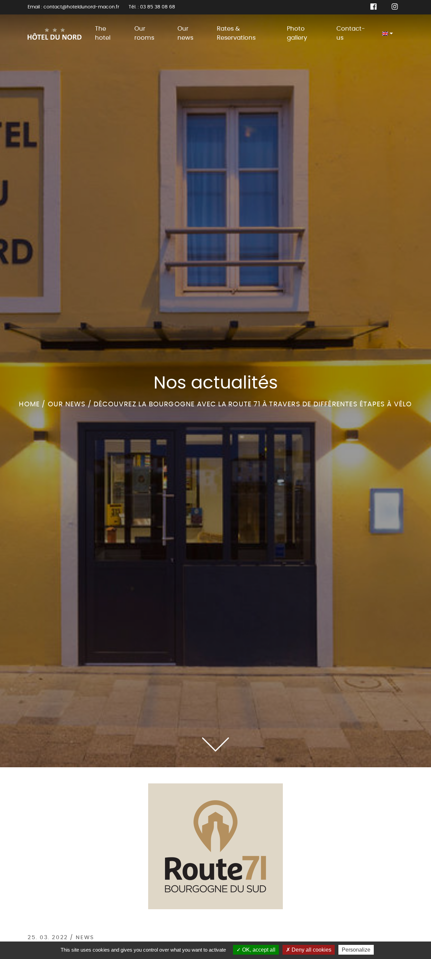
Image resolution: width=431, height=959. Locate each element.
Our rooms (144, 33)
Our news (185, 33)
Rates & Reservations (236, 33)
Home (29, 404)
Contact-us (350, 33)
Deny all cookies (310, 950)
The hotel (102, 33)
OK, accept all (258, 950)
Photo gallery (297, 33)
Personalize (356, 950)
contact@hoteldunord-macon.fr (81, 7)
